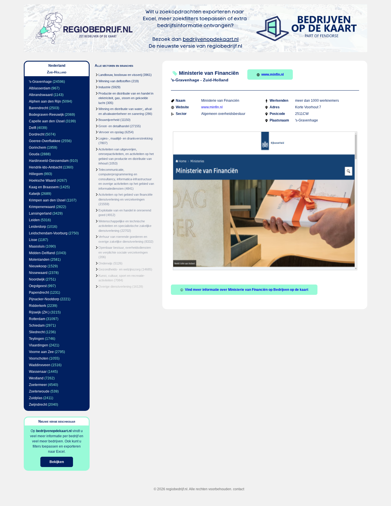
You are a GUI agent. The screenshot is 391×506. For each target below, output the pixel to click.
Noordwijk (37, 279)
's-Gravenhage (40, 82)
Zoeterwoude (39, 391)
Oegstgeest (38, 286)
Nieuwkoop (38, 266)
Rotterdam (37, 319)
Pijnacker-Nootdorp (44, 299)
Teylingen (36, 339)
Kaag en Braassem (44, 187)
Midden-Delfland (42, 253)
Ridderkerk (37, 306)
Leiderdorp (37, 227)
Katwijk (34, 194)
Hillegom (36, 174)
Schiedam (37, 325)
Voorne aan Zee (41, 352)
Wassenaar (38, 372)
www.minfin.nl (272, 74)
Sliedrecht (37, 332)
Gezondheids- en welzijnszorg (119, 269)
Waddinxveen (39, 365)
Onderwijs (105, 263)
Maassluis (37, 246)
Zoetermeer (38, 385)
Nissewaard (38, 273)
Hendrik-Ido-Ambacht (45, 167)
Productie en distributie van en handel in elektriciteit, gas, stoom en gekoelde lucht (125, 98)
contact (238, 489)
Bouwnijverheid (108, 119)
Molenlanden (39, 260)
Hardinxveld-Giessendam (49, 161)
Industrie (104, 87)
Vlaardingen (38, 345)
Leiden (34, 220)
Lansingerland (40, 213)
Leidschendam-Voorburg (48, 233)
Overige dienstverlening (114, 286)
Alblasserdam (39, 88)
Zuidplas (35, 398)
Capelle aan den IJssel (47, 121)
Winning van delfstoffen (114, 81)
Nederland (56, 66)
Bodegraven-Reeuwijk (46, 115)
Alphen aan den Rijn (45, 101)
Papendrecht (39, 293)
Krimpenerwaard (42, 207)
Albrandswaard (41, 95)
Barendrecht (38, 108)
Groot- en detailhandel (113, 126)
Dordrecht (36, 134)
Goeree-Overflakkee (44, 141)
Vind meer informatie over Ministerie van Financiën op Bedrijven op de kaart (246, 290)
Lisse (33, 240)
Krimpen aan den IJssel (47, 200)
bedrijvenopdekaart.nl (54, 431)
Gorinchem (37, 148)
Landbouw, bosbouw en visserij (120, 75)
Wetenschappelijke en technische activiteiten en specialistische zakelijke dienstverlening (124, 225)
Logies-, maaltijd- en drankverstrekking (125, 138)
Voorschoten (38, 358)
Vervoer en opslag (111, 132)
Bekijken (57, 462)
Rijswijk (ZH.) (39, 312)
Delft (32, 128)
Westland (36, 378)
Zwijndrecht (38, 405)
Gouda (34, 154)
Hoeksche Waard (42, 181)
